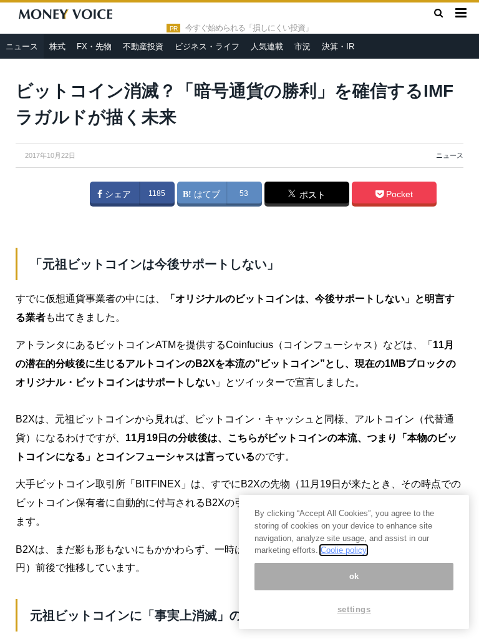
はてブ (205, 194)
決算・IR (338, 46)
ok (354, 576)
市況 (302, 46)
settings (354, 609)
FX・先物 (94, 46)
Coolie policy (344, 550)
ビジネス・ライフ (207, 46)
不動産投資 (143, 46)
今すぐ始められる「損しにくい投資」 (248, 28)
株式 (57, 46)
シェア (116, 194)
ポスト (311, 195)
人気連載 (267, 46)
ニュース (22, 46)
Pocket (398, 194)
